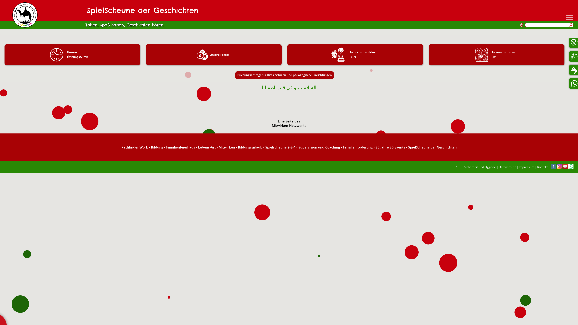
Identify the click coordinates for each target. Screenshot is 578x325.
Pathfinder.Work (134, 147)
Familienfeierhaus (180, 147)
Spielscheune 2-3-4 (280, 147)
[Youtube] (565, 168)
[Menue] (569, 17)
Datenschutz (507, 167)
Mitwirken (227, 147)
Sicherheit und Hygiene (480, 167)
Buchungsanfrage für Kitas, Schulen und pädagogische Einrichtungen (284, 75)
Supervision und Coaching (319, 147)
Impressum (526, 167)
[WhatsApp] (570, 168)
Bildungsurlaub (250, 147)
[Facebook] (553, 168)
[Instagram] (559, 168)
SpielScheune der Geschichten (432, 147)
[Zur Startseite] (25, 15)
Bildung (157, 147)
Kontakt (542, 167)
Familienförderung (358, 147)
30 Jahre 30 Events (390, 147)
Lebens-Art (207, 147)
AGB (458, 167)
